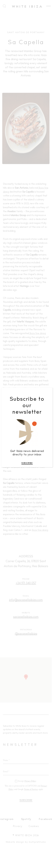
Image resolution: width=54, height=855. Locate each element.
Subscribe (27, 463)
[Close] (48, 392)
